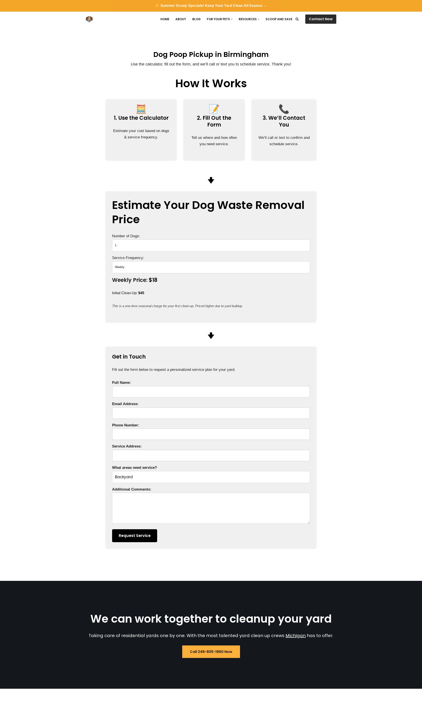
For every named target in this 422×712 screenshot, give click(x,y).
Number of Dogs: (126, 236)
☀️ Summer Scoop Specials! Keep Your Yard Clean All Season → (211, 5)
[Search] (297, 19)
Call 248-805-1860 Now (211, 651)
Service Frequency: (128, 258)
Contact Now (321, 19)
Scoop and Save (279, 19)
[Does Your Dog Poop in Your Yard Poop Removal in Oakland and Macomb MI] (90, 19)
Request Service (135, 535)
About (180, 19)
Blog (196, 19)
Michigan (296, 635)
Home (164, 19)
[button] (232, 19)
